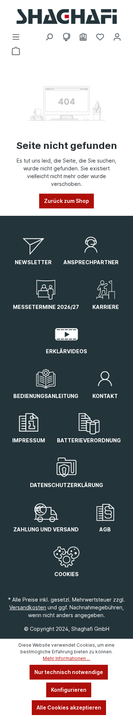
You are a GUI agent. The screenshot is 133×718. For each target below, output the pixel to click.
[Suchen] (49, 37)
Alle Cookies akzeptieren (69, 707)
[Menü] (15, 37)
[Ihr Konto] (117, 37)
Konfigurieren (68, 690)
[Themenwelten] (66, 37)
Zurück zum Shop (66, 201)
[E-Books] (83, 37)
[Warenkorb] (15, 51)
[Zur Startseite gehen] (66, 16)
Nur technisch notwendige (68, 672)
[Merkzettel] (100, 37)
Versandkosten (27, 607)
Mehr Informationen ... (66, 658)
